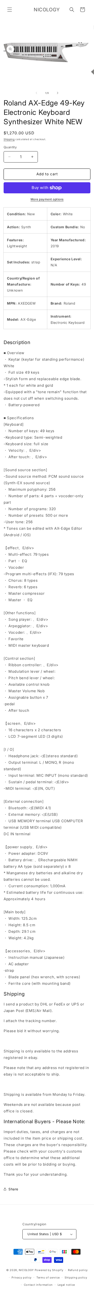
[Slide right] (57, 93)
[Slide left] (36, 93)
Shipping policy (76, 1277)
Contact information (38, 1284)
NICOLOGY (26, 1270)
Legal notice (66, 1284)
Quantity (10, 147)
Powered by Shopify (49, 1270)
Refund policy (78, 1270)
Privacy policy (22, 1277)
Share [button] (13, 1189)
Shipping (9, 139)
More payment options (47, 199)
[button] (9, 9)
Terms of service (48, 1277)
